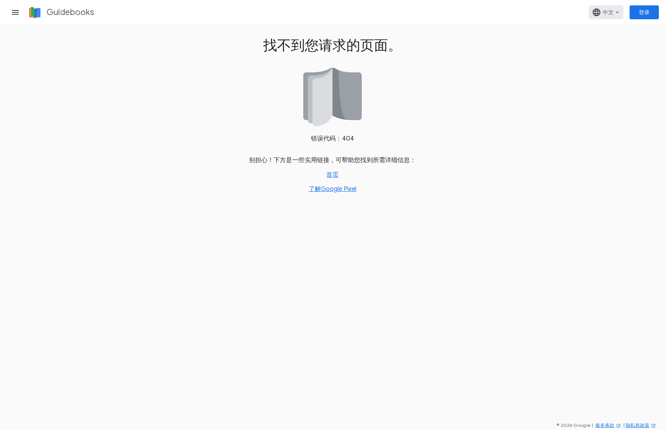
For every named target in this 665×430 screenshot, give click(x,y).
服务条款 (604, 425)
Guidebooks (70, 12)
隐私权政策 (638, 425)
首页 (332, 175)
